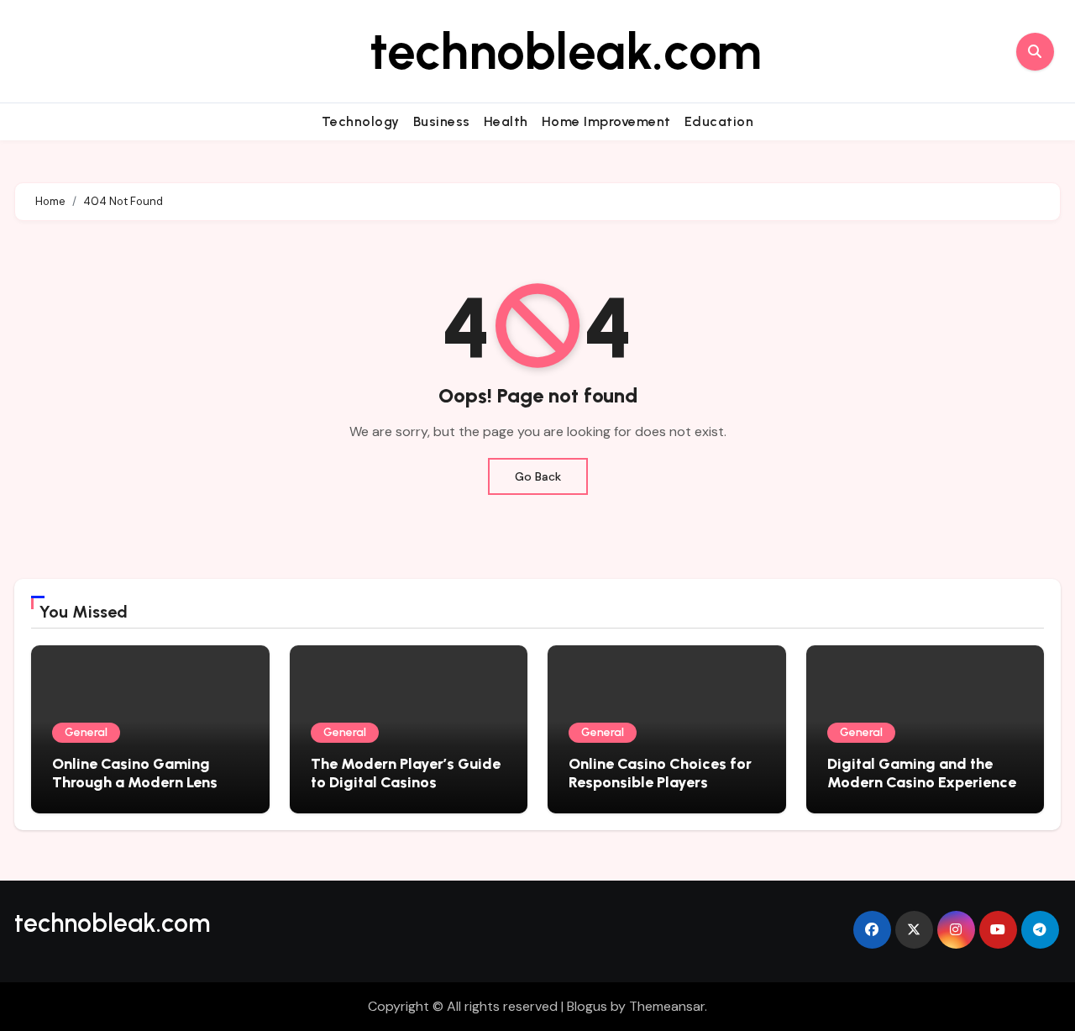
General (86, 732)
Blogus (587, 1006)
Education (719, 121)
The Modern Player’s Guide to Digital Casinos (406, 773)
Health (506, 121)
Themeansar (667, 1006)
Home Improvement (606, 121)
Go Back (538, 476)
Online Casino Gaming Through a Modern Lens (135, 773)
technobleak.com (566, 51)
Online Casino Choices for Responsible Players (660, 773)
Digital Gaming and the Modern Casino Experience (921, 773)
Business (441, 121)
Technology (361, 121)
